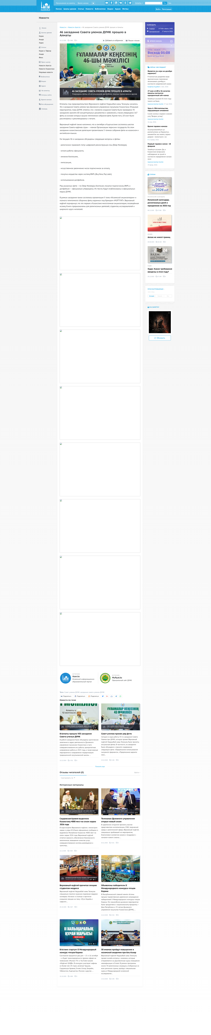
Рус (165, 3)
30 (133, 879)
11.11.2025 (63, 851)
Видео (110, 9)
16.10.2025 (104, 915)
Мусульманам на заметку (65, 3)
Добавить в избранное (114, 40)
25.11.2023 (151, 276)
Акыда (41, 39)
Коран (41, 36)
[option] (160, 322)
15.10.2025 (63, 976)
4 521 (112, 843)
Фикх (41, 58)
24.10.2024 (104, 760)
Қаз (170, 3)
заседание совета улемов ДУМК (92, 692)
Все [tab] (168, 296)
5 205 (112, 979)
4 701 (71, 760)
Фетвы (125, 9)
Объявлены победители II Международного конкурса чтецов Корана (118, 888)
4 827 (71, 907)
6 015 (112, 915)
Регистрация (166, 9)
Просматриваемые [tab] (155, 289)
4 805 (71, 976)
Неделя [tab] (160, 296)
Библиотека (100, 9)
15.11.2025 (63, 40)
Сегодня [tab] (151, 296)
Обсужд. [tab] (151, 292)
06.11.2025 (151, 210)
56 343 (159, 242)
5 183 (112, 760)
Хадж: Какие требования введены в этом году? (160, 270)
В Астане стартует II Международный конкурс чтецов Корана (78, 951)
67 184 (159, 276)
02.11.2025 (104, 843)
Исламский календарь (156, 197)
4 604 (71, 851)
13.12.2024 (63, 760)
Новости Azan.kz (45, 66)
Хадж (150, 266)
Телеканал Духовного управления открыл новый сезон (118, 820)
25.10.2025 (63, 907)
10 (95, 728)
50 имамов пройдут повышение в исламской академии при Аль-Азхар (118, 951)
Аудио (118, 9)
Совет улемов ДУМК (72, 692)
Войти (158, 9)
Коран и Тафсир (45, 51)
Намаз (59, 9)
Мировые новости (46, 72)
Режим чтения (133, 40)
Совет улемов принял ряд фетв (116, 734)
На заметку (154, 307)
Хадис (41, 43)
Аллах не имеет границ (159, 237)
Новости (89, 9)
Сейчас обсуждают (157, 67)
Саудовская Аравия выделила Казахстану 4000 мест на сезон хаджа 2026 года (78, 822)
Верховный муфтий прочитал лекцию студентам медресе (78, 886)
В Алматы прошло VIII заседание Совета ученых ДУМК (76, 735)
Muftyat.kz (117, 678)
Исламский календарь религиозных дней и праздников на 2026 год (159, 203)
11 (91, 943)
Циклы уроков (69, 9)
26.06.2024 (151, 242)
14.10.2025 (104, 979)
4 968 (71, 40)
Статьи (81, 9)
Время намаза (83, 3)
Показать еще (100, 767)
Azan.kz (76, 676)
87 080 (159, 210)
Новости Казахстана (46, 69)
